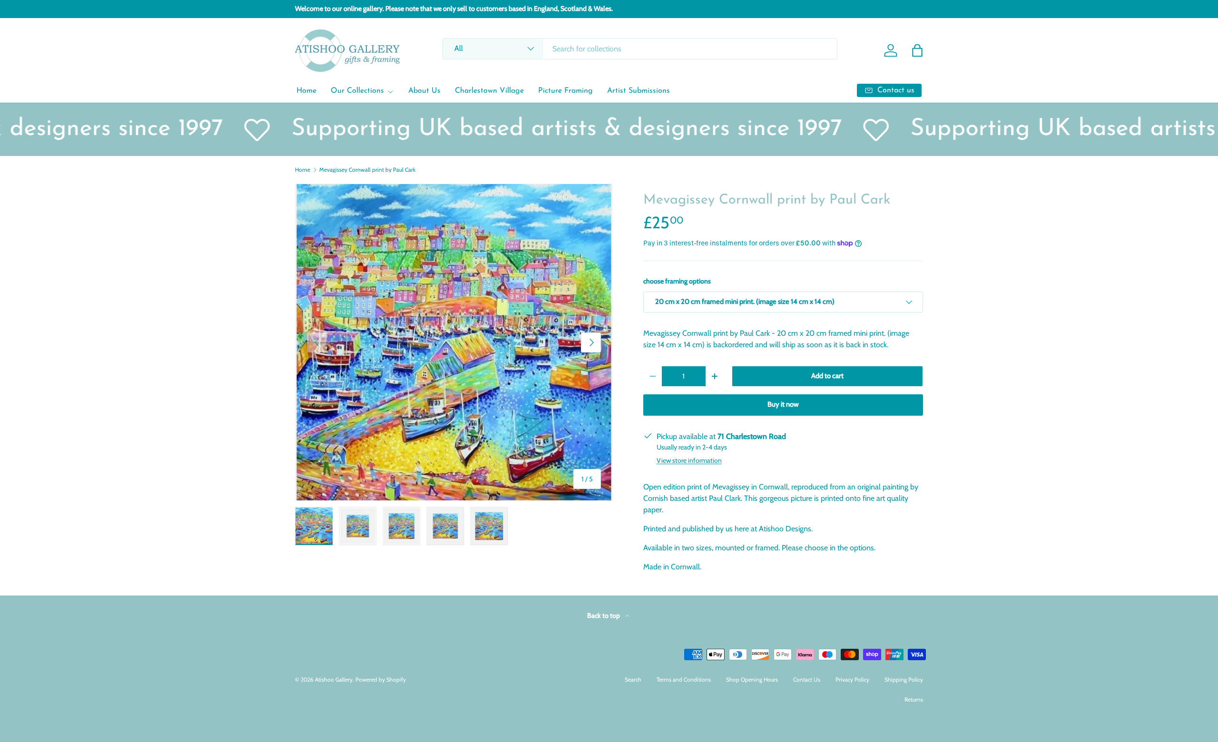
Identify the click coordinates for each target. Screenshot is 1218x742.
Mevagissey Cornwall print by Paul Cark (367, 170)
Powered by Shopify (380, 679)
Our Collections (357, 91)
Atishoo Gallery (334, 679)
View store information (689, 460)
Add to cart (827, 375)
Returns (913, 699)
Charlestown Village (489, 91)
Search (633, 679)
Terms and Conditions (684, 679)
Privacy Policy (852, 679)
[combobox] (639, 49)
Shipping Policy (903, 679)
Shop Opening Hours (752, 679)
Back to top (604, 615)
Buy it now (783, 404)
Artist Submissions (638, 91)
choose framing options (677, 281)
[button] (917, 50)
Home (306, 91)
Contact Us (806, 679)
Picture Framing (565, 91)
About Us (424, 91)
